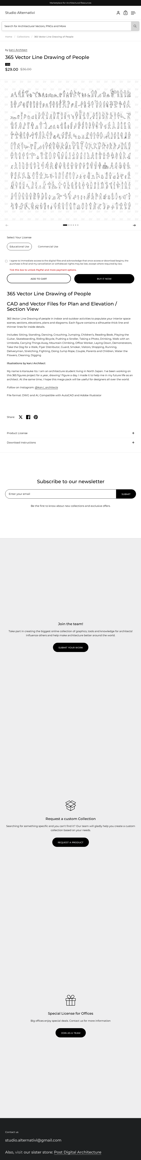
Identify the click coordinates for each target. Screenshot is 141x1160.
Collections (23, 36)
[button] (65, 225)
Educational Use (19, 246)
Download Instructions (21, 442)
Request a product (70, 842)
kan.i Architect (18, 50)
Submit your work (70, 647)
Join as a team (70, 1033)
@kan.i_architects (46, 387)
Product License (17, 433)
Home (8, 36)
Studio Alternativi (20, 12)
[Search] (135, 26)
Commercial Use (48, 246)
